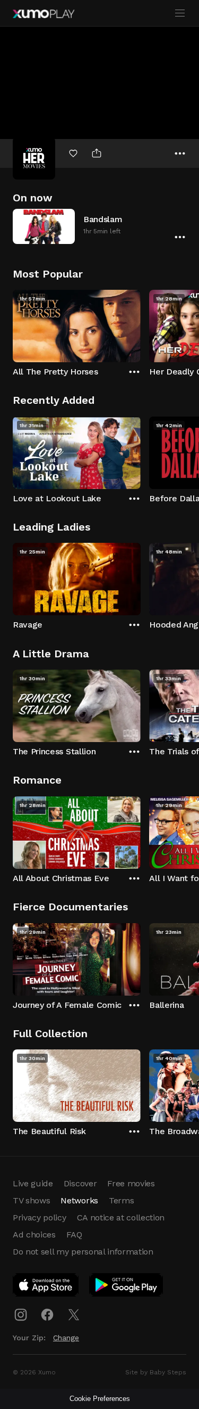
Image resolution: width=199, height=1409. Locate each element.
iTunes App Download (46, 1287)
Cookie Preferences (100, 1399)
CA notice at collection (121, 1217)
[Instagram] (21, 1315)
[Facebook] (47, 1315)
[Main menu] (180, 13)
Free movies (130, 1183)
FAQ (74, 1234)
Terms (121, 1200)
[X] (74, 1315)
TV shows (31, 1200)
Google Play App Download (126, 1287)
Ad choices (34, 1234)
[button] (99, 226)
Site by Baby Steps (155, 1372)
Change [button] (66, 1337)
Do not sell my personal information (83, 1252)
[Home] (43, 14)
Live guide (33, 1183)
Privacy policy (39, 1217)
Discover (80, 1183)
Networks (79, 1200)
